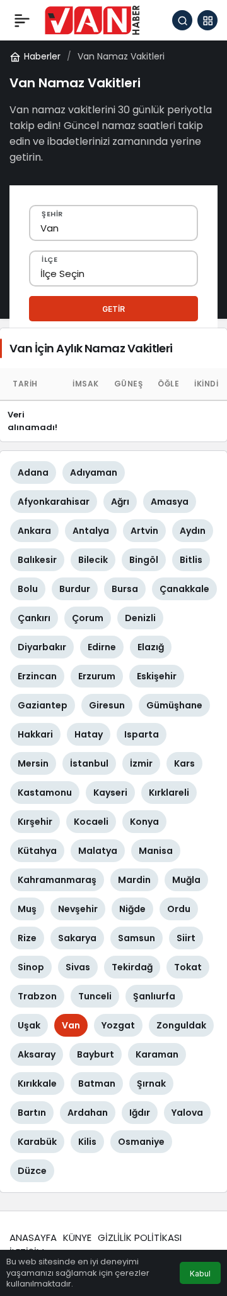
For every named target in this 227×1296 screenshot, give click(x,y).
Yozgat (118, 1025)
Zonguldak (181, 1025)
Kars (184, 763)
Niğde (132, 909)
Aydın (193, 530)
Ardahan (87, 1112)
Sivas (78, 967)
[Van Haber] (92, 19)
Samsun (136, 938)
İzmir (141, 763)
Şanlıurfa (154, 996)
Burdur (74, 589)
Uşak (29, 1025)
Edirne (102, 647)
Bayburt (95, 1054)
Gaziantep (42, 705)
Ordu (178, 909)
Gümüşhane (174, 705)
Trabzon (37, 996)
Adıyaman (93, 472)
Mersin (33, 763)
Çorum (87, 618)
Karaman (157, 1054)
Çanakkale (184, 589)
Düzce (32, 1170)
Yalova (187, 1112)
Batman (96, 1083)
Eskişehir (157, 676)
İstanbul (89, 763)
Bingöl (143, 559)
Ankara (34, 530)
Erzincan (37, 676)
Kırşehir (35, 821)
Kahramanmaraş (57, 879)
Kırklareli (169, 792)
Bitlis (191, 559)
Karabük (37, 1141)
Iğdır (139, 1112)
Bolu (28, 589)
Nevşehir (78, 909)
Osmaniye (141, 1141)
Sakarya (77, 938)
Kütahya (37, 850)
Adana (33, 472)
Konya (144, 821)
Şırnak (151, 1083)
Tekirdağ (132, 967)
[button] (207, 20)
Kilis (87, 1141)
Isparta (141, 734)
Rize (27, 938)
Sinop (31, 967)
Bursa (125, 589)
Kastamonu (45, 792)
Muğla (186, 879)
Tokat (188, 967)
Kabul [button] (200, 1273)
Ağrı (120, 501)
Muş (27, 909)
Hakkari (35, 734)
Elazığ (150, 647)
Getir (113, 309)
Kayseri (110, 792)
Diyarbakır (42, 647)
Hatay (88, 734)
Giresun (107, 705)
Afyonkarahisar (54, 501)
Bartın (32, 1112)
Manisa (156, 850)
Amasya (170, 501)
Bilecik (93, 559)
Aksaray (36, 1054)
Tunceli (95, 996)
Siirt (186, 938)
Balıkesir (37, 559)
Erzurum (96, 676)
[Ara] (182, 20)
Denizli (140, 618)
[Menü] (22, 20)
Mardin (134, 879)
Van (71, 1025)
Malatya (97, 850)
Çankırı (34, 618)
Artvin (144, 530)
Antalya (91, 530)
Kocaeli (91, 821)
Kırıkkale (37, 1083)
